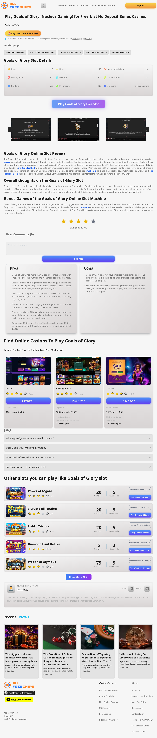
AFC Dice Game (138, 731)
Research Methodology (142, 696)
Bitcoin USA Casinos (108, 719)
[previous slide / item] (10, 129)
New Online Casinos (108, 702)
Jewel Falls (91, 171)
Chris (124, 588)
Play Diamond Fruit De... (140, 550)
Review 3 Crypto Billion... (140, 507)
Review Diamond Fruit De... (140, 543)
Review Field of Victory (140, 525)
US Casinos (104, 708)
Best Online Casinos (108, 690)
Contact (139, 588)
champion (84, 207)
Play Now (27, 400)
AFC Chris (16, 25)
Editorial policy (77, 39)
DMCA (150, 719)
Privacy (142, 719)
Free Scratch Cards (140, 725)
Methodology (87, 39)
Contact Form (137, 714)
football (31, 168)
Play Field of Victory (140, 532)
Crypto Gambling (107, 696)
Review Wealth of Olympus (140, 560)
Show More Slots (79, 577)
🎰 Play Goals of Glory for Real (23, 33)
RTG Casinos (105, 714)
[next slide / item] (146, 129)
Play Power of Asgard (140, 497)
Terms (134, 719)
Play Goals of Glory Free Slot (78, 104)
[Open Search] (43, 5)
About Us (135, 690)
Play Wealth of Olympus (140, 568)
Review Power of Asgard (140, 489)
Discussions (137, 708)
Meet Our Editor (139, 702)
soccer (7, 162)
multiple (22, 168)
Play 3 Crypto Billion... (140, 515)
